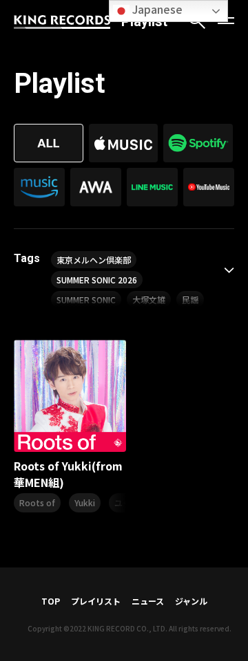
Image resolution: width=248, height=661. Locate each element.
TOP (50, 601)
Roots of (37, 502)
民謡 (190, 299)
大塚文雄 (148, 299)
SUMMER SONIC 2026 (96, 279)
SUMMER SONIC (86, 299)
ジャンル (191, 601)
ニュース (148, 601)
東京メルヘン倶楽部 (93, 260)
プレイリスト (96, 601)
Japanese (156, 9)
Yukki (84, 502)
